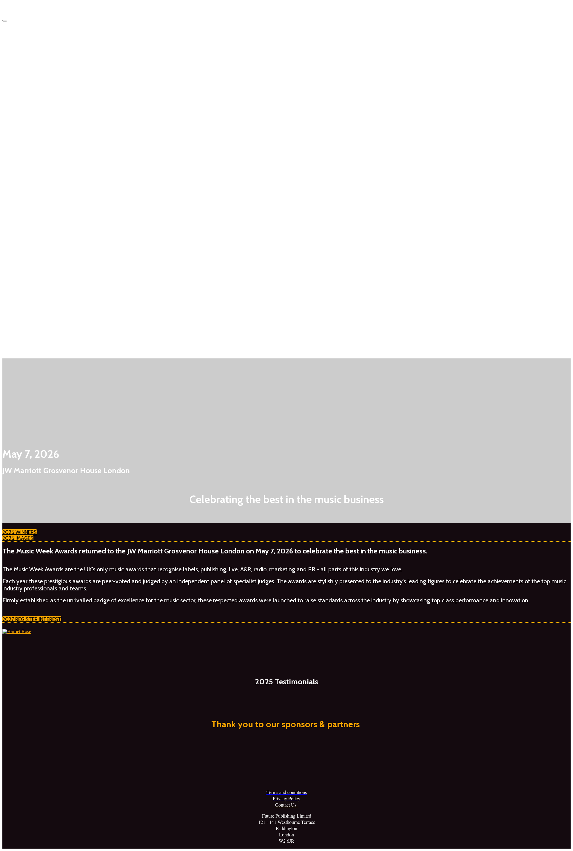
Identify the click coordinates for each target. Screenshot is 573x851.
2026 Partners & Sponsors (62, 243)
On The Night (40, 266)
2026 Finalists (51, 128)
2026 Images (39, 174)
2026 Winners (41, 82)
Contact (34, 335)
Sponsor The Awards (47, 197)
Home (32, 59)
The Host (47, 312)
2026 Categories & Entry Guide (58, 151)
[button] (19, 532)
